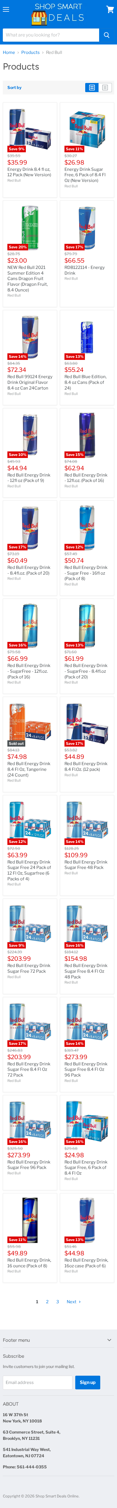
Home (9, 52)
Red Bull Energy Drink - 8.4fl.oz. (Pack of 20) (28, 570)
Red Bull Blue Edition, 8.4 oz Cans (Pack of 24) (85, 382)
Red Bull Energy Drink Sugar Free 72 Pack (28, 968)
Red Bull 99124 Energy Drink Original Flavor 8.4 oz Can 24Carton (30, 382)
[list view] (105, 87)
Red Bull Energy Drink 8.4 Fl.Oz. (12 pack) (85, 766)
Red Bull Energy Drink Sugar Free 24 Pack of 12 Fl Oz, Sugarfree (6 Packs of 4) (29, 870)
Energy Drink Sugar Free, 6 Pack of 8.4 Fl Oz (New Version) (85, 175)
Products (30, 52)
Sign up (88, 1382)
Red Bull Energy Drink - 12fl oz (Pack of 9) (28, 478)
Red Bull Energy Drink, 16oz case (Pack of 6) (86, 1263)
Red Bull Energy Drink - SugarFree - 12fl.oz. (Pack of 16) (28, 671)
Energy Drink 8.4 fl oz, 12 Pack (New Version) (29, 172)
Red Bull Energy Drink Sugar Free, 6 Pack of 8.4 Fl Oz (85, 1168)
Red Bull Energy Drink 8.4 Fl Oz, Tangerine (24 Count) (28, 769)
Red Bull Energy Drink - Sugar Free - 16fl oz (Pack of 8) (85, 573)
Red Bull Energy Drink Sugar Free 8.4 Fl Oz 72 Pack (28, 1069)
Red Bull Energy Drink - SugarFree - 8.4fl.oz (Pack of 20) (85, 671)
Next (72, 1301)
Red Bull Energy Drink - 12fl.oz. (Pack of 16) (85, 478)
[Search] (106, 35)
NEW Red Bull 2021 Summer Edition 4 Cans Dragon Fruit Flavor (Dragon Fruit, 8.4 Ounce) (27, 279)
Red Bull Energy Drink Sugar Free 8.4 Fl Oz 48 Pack (85, 971)
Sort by (14, 87)
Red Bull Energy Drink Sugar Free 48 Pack (85, 865)
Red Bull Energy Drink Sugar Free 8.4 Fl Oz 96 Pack (85, 1069)
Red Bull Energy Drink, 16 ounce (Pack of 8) (29, 1263)
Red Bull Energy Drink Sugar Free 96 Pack (28, 1165)
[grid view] (92, 87)
